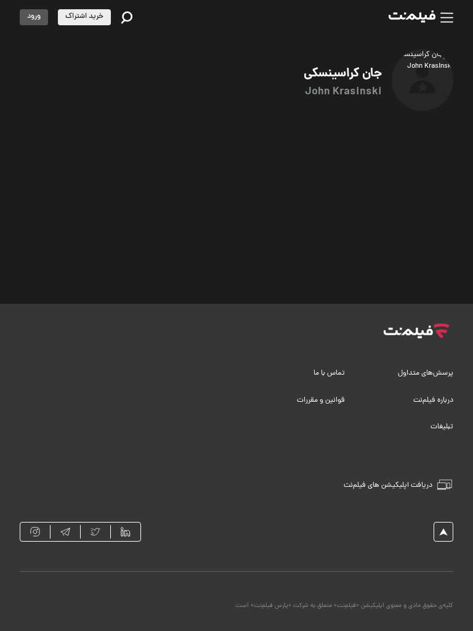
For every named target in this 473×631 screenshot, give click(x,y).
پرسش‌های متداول (425, 373)
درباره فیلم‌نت (433, 400)
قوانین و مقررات (321, 400)
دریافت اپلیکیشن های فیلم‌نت (388, 485)
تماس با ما (329, 373)
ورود (34, 16)
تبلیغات (442, 427)
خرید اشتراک (84, 16)
